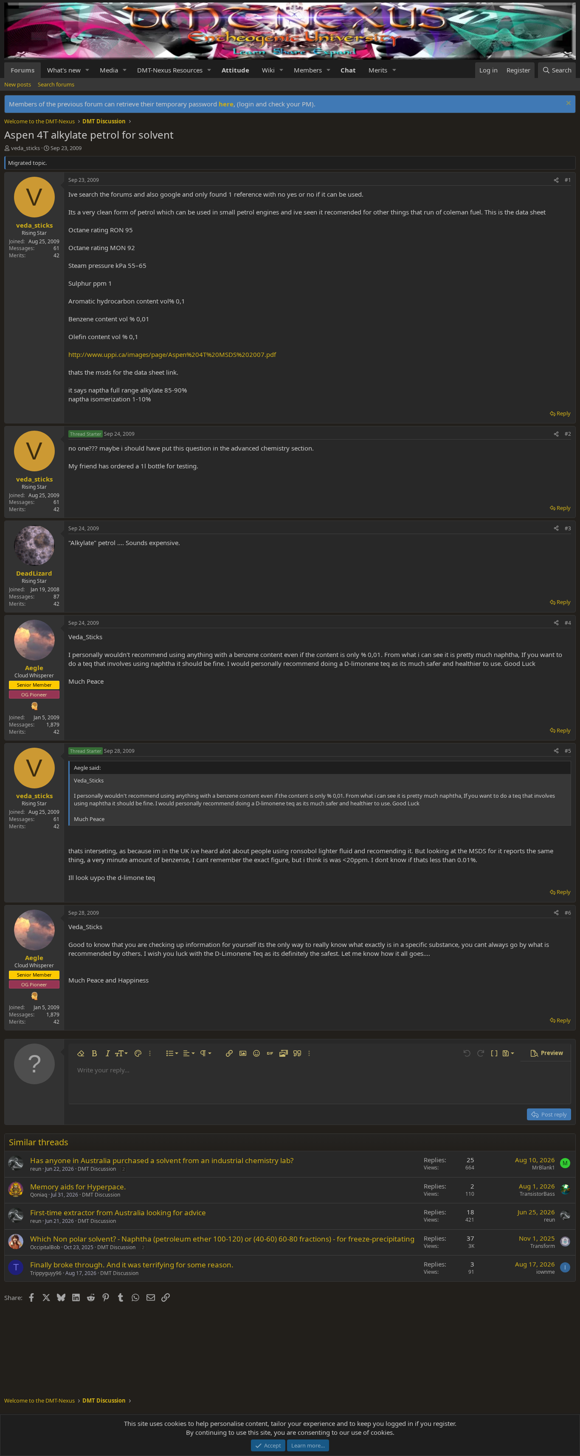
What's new (64, 70)
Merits (378, 70)
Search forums (56, 84)
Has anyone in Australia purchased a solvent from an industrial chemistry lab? (161, 1160)
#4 (568, 622)
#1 (568, 180)
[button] (87, 70)
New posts (17, 84)
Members (308, 70)
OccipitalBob (45, 1247)
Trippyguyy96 (46, 1273)
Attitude (235, 70)
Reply (564, 413)
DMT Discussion (97, 1168)
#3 (568, 528)
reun (35, 1168)
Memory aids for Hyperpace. (78, 1187)
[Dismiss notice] (567, 104)
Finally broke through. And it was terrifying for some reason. (132, 1264)
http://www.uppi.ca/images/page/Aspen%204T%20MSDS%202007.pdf (172, 354)
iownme (545, 1271)
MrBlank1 (543, 1167)
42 (56, 255)
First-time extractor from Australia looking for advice (118, 1212)
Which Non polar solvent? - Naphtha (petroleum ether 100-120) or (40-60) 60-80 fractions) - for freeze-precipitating (222, 1239)
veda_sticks (25, 148)
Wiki (268, 70)
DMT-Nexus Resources (170, 70)
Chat (348, 70)
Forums (22, 70)
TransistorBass (537, 1193)
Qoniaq (38, 1194)
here (226, 104)
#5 (568, 750)
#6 (568, 912)
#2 (568, 433)
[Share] (556, 180)
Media (109, 70)
